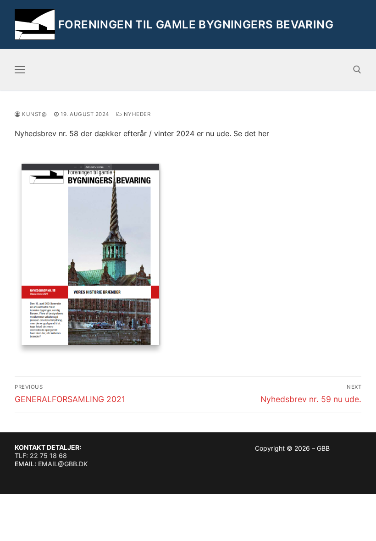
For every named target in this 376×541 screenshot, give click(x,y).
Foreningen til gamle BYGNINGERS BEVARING (195, 24)
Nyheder (136, 114)
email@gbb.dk (63, 464)
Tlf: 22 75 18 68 (41, 455)
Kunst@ (34, 114)
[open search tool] (357, 70)
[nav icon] (20, 69)
